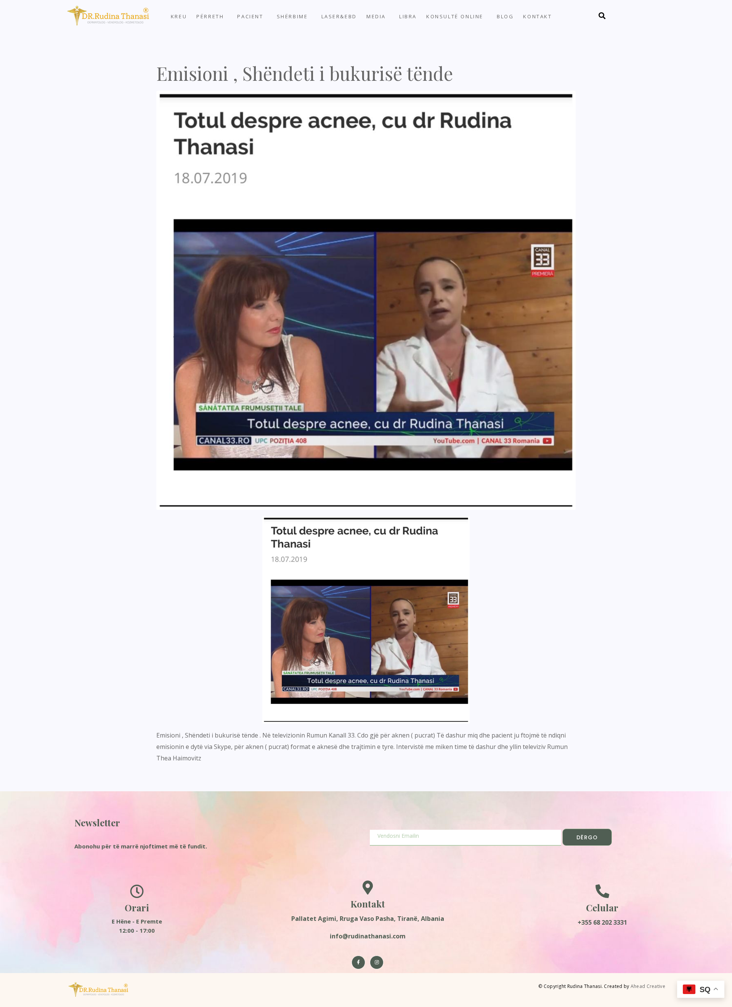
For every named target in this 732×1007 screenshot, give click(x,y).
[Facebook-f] (358, 962)
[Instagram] (377, 962)
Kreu (179, 16)
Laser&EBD (339, 16)
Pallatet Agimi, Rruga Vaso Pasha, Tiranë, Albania (367, 918)
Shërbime (292, 16)
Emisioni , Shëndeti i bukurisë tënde (304, 73)
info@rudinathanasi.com (368, 936)
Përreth (210, 16)
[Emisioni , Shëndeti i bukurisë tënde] (366, 299)
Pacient (250, 16)
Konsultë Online (454, 16)
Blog (505, 16)
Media (376, 16)
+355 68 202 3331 (602, 922)
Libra (408, 16)
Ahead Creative (648, 986)
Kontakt (537, 16)
